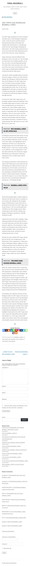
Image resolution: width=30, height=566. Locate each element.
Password (4, 544)
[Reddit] (9, 330)
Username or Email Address (9, 537)
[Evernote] (26, 330)
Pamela (4, 521)
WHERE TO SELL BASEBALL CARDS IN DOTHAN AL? (14, 450)
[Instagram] (19, 330)
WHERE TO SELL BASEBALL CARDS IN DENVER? (13, 442)
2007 (7, 339)
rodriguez (21, 339)
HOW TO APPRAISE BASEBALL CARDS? (11, 446)
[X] (6, 330)
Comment (5, 367)
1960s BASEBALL (15, 3)
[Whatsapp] (13, 330)
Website (4, 399)
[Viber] (13, 333)
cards (17, 339)
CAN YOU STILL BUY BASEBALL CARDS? (11, 457)
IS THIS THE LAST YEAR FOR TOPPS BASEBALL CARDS (15, 461)
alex (9, 339)
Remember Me (7, 548)
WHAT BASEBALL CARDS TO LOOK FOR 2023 (13, 464)
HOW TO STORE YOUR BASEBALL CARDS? (12, 453)
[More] (16, 333)
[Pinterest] (16, 330)
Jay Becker (4, 475)
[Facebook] (3, 330)
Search (3, 417)
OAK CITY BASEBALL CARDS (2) (9, 433)
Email (4, 392)
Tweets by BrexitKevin (8, 531)
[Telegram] (23, 330)
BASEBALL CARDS (18, 337)
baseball (13, 339)
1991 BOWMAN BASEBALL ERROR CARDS (16, 517)
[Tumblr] (21, 330)
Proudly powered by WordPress (9, 563)
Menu (15, 13)
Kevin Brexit (12, 341)
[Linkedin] (11, 330)
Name (4, 386)
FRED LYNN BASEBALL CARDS (15, 521)
